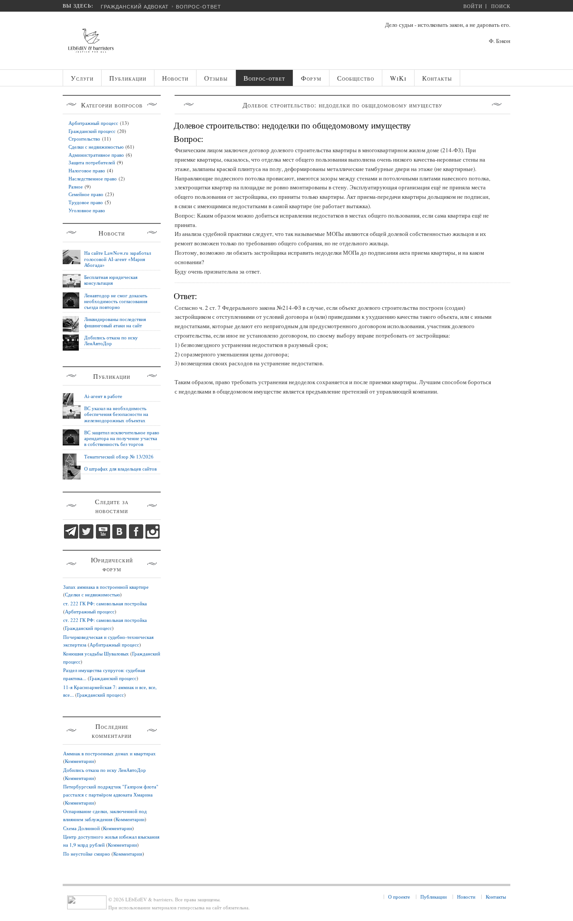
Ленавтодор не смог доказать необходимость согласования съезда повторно (115, 301)
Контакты (496, 896)
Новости (466, 896)
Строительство (84, 138)
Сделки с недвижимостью (96, 146)
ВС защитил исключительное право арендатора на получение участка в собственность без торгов (121, 438)
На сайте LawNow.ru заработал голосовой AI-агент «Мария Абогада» (117, 258)
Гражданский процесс (91, 131)
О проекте (399, 896)
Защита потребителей (91, 162)
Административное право (96, 154)
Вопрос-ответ (198, 6)
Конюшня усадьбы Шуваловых (96, 653)
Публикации (433, 896)
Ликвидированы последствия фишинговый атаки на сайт (115, 322)
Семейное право (85, 194)
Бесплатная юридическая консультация (110, 280)
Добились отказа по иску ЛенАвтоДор (111, 340)
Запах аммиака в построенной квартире (106, 586)
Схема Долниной (81, 828)
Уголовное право (86, 210)
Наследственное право (92, 178)
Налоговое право (86, 170)
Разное (75, 186)
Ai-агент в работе (103, 396)
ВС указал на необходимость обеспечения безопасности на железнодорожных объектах (116, 414)
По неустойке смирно (86, 853)
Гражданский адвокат (135, 6)
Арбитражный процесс (93, 123)
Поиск (500, 6)
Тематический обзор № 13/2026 (119, 456)
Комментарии (79, 761)
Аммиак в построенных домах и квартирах (109, 753)
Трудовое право (85, 202)
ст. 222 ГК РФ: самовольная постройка (105, 603)
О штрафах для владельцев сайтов (120, 468)
